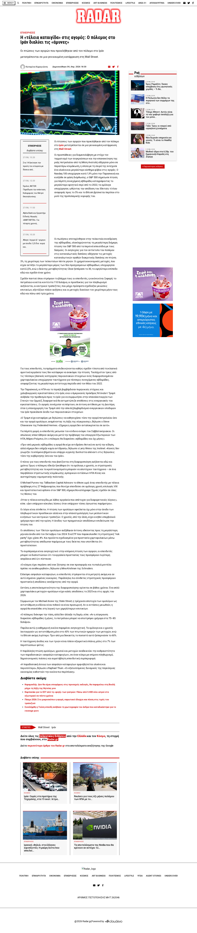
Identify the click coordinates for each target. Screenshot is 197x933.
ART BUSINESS (100, 3)
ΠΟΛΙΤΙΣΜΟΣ (116, 3)
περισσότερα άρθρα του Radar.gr (46, 745)
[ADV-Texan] (70, 348)
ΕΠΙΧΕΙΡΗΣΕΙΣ (72, 3)
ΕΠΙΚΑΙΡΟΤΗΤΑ (41, 3)
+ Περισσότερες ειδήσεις (152, 166)
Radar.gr (52, 739)
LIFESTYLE (130, 3)
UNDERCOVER (174, 3)
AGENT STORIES (153, 876)
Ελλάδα (81, 736)
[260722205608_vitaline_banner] (70, 314)
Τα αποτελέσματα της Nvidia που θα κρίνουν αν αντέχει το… (94, 846)
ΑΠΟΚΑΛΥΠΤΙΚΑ (157, 3)
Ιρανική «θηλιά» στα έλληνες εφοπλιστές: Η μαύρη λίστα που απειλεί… (41, 848)
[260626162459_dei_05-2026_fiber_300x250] (153, 320)
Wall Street (44, 727)
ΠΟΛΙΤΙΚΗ (26, 3)
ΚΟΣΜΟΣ (86, 3)
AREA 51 (142, 3)
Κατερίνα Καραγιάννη (37, 66)
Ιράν (53, 727)
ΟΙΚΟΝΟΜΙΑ (57, 3)
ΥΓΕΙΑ (140, 876)
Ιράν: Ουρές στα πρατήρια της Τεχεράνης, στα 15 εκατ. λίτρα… (41, 797)
